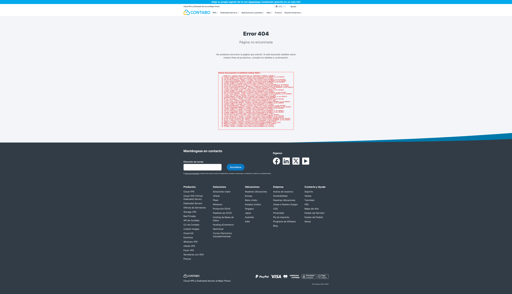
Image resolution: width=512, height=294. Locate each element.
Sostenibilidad (280, 196)
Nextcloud (218, 229)
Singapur (249, 208)
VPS (214, 12)
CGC (275, 208)
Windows (217, 204)
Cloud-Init (188, 233)
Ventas (308, 196)
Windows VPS (190, 241)
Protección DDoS (221, 208)
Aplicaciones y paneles (251, 12)
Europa (248, 196)
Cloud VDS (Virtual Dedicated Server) (193, 197)
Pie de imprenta (281, 217)
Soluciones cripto (222, 191)
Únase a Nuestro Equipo (285, 204)
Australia (249, 217)
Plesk (215, 200)
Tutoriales (309, 200)
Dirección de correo (193, 161)
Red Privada (189, 216)
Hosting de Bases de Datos (223, 219)
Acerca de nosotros (283, 191)
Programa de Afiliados (284, 221)
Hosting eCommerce (223, 224)
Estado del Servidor (315, 213)
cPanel (216, 196)
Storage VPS (189, 212)
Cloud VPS (188, 191)
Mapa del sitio (312, 208)
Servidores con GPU (193, 254)
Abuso (308, 221)
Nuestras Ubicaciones (256, 191)
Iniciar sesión (305, 6)
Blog (275, 225)
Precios (278, 12)
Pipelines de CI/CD (222, 213)
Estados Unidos (253, 204)
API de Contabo (191, 220)
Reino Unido (251, 200)
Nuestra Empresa (292, 12)
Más (269, 12)
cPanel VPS (189, 246)
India (247, 221)
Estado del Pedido (314, 217)
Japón (248, 213)
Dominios (188, 237)
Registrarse (320, 6)
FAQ (307, 204)
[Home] (196, 12)
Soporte (309, 191)
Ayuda (293, 6)
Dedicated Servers (228, 12)
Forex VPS (188, 250)
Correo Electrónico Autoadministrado (222, 235)
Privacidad (278, 213)
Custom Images (191, 229)
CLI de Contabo (191, 224)
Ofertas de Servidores (194, 207)
